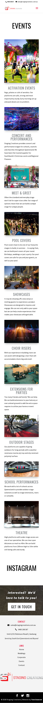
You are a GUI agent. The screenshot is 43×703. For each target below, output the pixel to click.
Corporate (21, 657)
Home (21, 649)
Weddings (21, 653)
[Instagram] (27, 695)
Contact (21, 665)
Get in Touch (21, 606)
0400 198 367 (23, 629)
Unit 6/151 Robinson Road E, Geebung (21, 634)
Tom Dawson (36, 699)
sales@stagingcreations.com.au (23, 625)
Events (21, 661)
